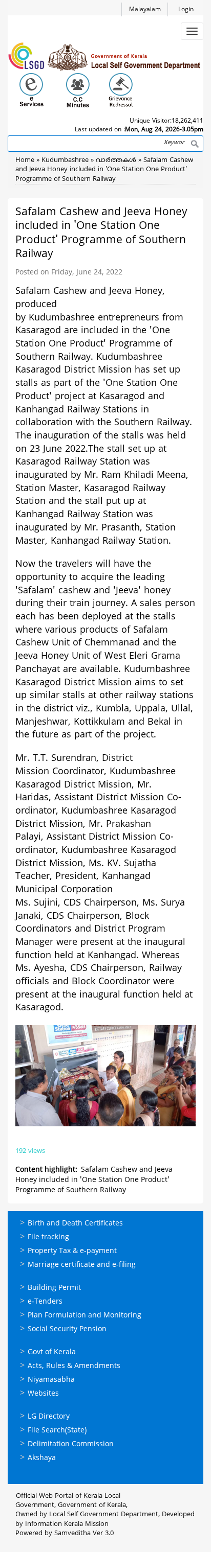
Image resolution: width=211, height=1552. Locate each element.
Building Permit (54, 1288)
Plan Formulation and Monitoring (84, 1315)
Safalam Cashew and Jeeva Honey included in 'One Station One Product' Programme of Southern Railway (104, 169)
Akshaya (42, 1458)
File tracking (48, 1237)
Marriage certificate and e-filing (82, 1265)
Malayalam (145, 10)
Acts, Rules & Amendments (74, 1366)
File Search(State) (57, 1430)
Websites (43, 1393)
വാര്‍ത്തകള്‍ (116, 160)
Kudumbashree (65, 160)
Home (24, 160)
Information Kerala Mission (67, 1524)
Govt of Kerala (52, 1352)
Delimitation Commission (71, 1444)
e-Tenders (45, 1302)
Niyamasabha (51, 1380)
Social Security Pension (67, 1329)
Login (186, 10)
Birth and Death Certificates (75, 1223)
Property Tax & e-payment (72, 1251)
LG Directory (49, 1416)
